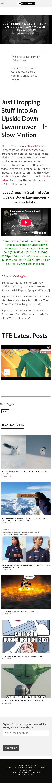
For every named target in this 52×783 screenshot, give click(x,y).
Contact (28, 770)
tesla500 (33, 146)
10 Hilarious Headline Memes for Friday (22, 656)
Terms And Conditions (22, 768)
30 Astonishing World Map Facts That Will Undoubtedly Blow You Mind (25, 519)
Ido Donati (22, 33)
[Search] (50, 3)
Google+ (21, 276)
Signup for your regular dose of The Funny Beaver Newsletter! (25, 725)
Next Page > (7, 404)
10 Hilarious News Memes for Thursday (22, 701)
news (5, 411)
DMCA (44, 768)
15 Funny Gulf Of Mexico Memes (18, 612)
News (32, 33)
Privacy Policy (27, 766)
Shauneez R (6, 476)
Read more (46, 352)
